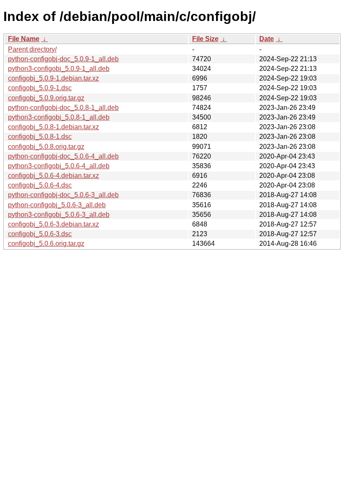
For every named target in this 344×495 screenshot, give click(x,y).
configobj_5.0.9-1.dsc (40, 87)
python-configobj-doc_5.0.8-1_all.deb (63, 107)
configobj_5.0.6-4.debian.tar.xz (53, 175)
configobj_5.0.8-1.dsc (40, 136)
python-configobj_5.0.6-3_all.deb (57, 204)
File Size (205, 38)
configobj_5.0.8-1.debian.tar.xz (53, 126)
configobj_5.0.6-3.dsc (40, 233)
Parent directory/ (32, 49)
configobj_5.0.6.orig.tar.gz (46, 243)
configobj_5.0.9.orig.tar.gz (46, 98)
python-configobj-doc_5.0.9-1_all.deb (63, 59)
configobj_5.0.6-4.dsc (40, 185)
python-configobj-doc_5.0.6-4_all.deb (63, 156)
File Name (23, 38)
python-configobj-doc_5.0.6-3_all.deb (63, 194)
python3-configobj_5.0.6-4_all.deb (58, 165)
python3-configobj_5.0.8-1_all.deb (58, 117)
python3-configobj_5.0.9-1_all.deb (58, 68)
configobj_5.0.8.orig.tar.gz (46, 146)
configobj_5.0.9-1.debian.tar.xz (53, 78)
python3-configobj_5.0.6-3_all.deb (58, 214)
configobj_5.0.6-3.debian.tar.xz (53, 224)
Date (266, 38)
